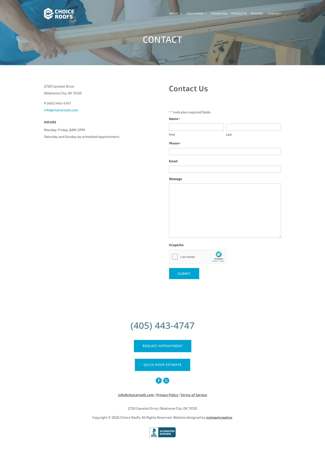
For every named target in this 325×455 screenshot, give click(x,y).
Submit (184, 273)
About (174, 13)
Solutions (195, 13)
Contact (274, 13)
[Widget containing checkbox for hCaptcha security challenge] (197, 257)
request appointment (163, 346)
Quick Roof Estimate (162, 365)
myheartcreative (219, 417)
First (172, 134)
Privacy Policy (167, 395)
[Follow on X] (166, 381)
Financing (219, 13)
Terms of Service (193, 395)
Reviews (257, 13)
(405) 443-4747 (163, 325)
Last (229, 134)
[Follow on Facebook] (159, 381)
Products (239, 13)
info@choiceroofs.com (61, 110)
